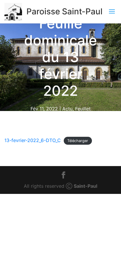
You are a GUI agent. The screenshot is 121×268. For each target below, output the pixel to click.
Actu (67, 109)
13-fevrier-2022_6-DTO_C (32, 140)
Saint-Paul (85, 186)
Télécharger (77, 141)
